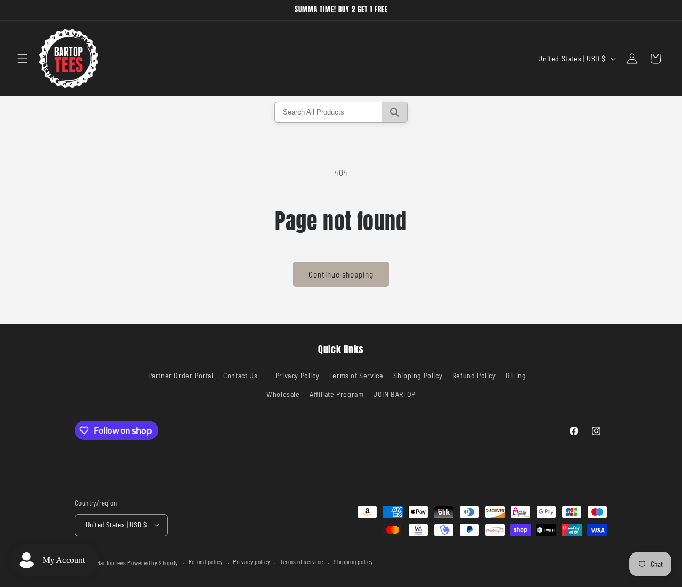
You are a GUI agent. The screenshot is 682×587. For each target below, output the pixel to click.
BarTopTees (111, 562)
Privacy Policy (297, 375)
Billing (516, 375)
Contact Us (240, 375)
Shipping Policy (417, 375)
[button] (22, 58)
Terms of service (301, 561)
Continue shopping (341, 274)
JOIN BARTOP (395, 394)
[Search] (394, 112)
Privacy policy (251, 561)
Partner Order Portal (181, 375)
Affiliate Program (336, 394)
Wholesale (282, 394)
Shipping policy (354, 561)
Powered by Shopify (152, 562)
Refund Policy (474, 375)
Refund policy (206, 561)
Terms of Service (356, 375)
